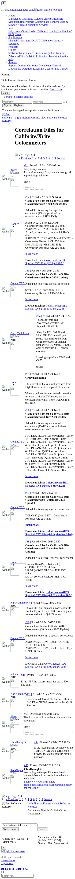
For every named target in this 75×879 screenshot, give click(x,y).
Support (12, 62)
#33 (27, 270)
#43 (26, 713)
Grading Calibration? (60, 31)
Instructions (31, 253)
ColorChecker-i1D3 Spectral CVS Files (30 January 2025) (46, 665)
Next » (61, 158)
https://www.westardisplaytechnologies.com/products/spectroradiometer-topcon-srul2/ (48, 784)
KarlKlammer (18, 602)
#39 (28, 602)
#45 (26, 765)
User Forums (52, 68)
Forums (8, 96)
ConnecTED (17, 223)
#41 (23, 674)
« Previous (25, 158)
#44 (36, 742)
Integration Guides (53, 53)
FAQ (11, 34)
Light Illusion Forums (27, 117)
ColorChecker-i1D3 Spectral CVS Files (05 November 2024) (48, 594)
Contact (64, 68)
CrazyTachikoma (19, 333)
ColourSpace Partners (47, 21)
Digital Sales (7, 863)
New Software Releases (54, 117)
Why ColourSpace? (19, 31)
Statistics (28, 96)
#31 (26, 165)
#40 (27, 622)
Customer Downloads (39, 65)
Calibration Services (37, 24)
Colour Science (42, 18)
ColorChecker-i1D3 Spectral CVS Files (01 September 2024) (49, 533)
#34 (38, 316)
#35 (27, 373)
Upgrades (27, 68)
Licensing (38, 68)
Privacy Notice (8, 860)
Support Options (17, 65)
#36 (27, 410)
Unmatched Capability (20, 18)
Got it (5, 93)
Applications (15, 37)
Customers (57, 18)
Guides (12, 49)
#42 (28, 694)
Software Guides (17, 53)
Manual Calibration (19, 40)
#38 (27, 541)
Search (18, 96)
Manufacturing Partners (21, 21)
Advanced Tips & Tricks (21, 56)
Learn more (56, 89)
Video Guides (35, 53)
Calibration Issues (46, 56)
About (11, 15)
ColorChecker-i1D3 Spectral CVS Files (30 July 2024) (47, 484)
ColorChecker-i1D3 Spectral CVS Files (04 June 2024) (46, 307)
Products (13, 46)
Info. (11, 28)
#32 (27, 197)
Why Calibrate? (39, 31)
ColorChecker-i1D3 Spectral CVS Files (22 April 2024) (45, 262)
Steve (13, 169)
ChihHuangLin (18, 742)
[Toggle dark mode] (3, 3)
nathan (14, 674)
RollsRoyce (16, 770)
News (18, 34)
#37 (27, 492)
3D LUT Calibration (41, 40)
